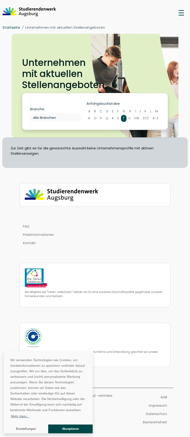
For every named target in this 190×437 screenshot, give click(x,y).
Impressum (158, 405)
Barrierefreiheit (155, 422)
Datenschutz (156, 414)
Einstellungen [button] (26, 429)
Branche (37, 109)
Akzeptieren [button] (70, 429)
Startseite (11, 27)
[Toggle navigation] (181, 12)
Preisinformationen (38, 234)
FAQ (26, 226)
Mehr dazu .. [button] (20, 416)
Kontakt (29, 243)
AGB (164, 397)
